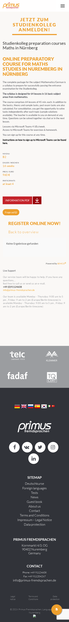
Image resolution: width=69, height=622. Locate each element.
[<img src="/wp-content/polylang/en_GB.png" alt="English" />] (24, 406)
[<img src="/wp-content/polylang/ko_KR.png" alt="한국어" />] (44, 406)
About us (34, 506)
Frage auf (10, 212)
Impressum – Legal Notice (34, 520)
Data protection (34, 524)
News (34, 497)
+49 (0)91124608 (12, 286)
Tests (34, 493)
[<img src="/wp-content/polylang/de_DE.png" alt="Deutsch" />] (17, 406)
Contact (34, 511)
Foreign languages (34, 488)
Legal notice (12, 598)
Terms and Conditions (34, 515)
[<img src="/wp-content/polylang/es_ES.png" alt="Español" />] (37, 406)
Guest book (34, 502)
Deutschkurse (34, 483)
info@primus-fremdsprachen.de (34, 580)
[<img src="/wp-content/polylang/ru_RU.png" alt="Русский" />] (30, 406)
